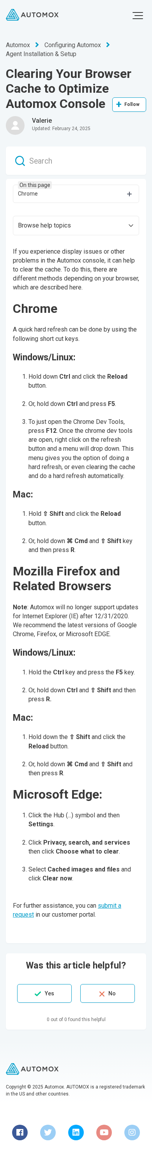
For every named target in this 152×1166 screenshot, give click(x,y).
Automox (18, 45)
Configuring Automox (72, 45)
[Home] (32, 15)
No (112, 993)
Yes (49, 993)
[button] (137, 15)
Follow (132, 104)
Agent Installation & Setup (41, 54)
